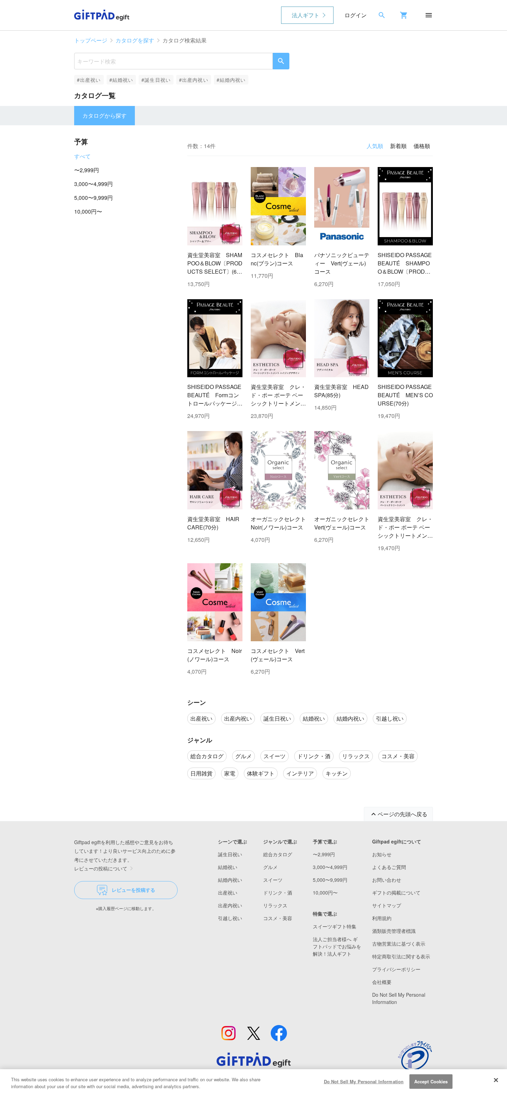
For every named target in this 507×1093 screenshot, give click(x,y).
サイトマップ (386, 905)
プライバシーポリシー (396, 969)
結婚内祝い (230, 879)
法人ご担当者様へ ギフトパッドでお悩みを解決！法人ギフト (337, 946)
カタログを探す (135, 40)
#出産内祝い (193, 79)
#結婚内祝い (231, 79)
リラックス (275, 905)
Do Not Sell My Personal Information (364, 1081)
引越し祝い (230, 918)
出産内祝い (230, 905)
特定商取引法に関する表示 (401, 956)
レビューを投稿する (133, 889)
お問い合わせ (386, 879)
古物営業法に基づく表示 (398, 943)
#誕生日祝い (156, 79)
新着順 (398, 146)
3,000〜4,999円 (93, 184)
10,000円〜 (88, 211)
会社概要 (381, 981)
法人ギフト (305, 15)
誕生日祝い (230, 854)
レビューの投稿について (100, 868)
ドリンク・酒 (277, 892)
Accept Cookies (431, 1081)
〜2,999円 (86, 170)
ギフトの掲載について (396, 892)
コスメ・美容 (277, 918)
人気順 (375, 146)
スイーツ (272, 879)
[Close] (496, 1080)
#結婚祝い (121, 79)
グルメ (270, 866)
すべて (82, 156)
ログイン (356, 15)
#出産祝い (89, 79)
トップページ (90, 40)
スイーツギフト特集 (334, 926)
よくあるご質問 (389, 866)
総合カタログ (277, 854)
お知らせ (381, 854)
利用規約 (381, 918)
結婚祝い (227, 866)
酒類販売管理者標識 (394, 930)
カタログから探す (104, 115)
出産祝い (227, 892)
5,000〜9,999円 (93, 198)
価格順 (422, 146)
